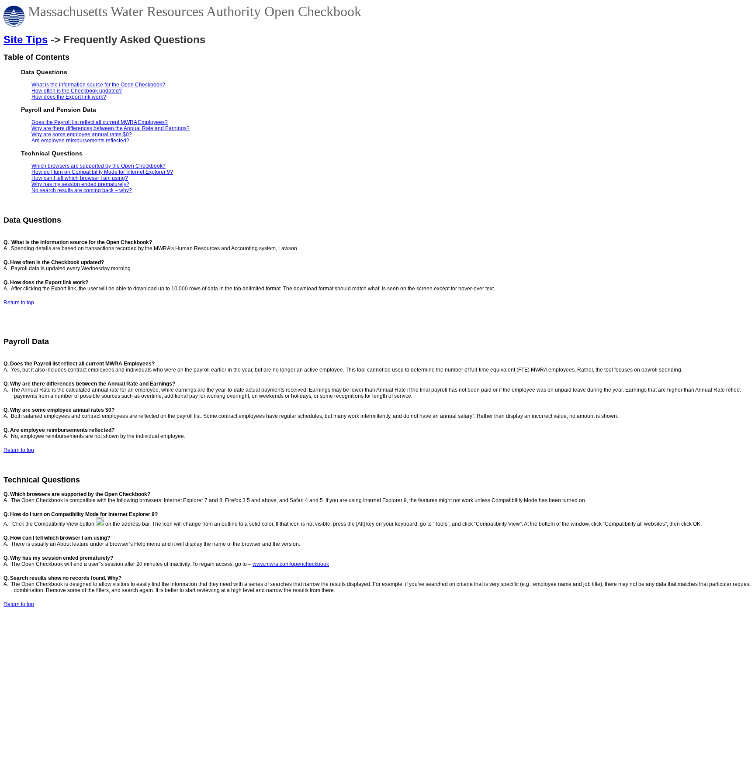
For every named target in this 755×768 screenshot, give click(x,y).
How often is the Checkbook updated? (76, 91)
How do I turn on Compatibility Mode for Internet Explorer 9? (102, 172)
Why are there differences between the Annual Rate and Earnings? (110, 128)
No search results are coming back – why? (81, 190)
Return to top (18, 303)
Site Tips (25, 39)
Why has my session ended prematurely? (80, 184)
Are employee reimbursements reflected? (80, 141)
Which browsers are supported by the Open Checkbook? (98, 166)
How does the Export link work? (68, 97)
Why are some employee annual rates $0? (81, 134)
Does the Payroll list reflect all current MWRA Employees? (99, 122)
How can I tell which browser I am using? (79, 178)
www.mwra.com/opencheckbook (291, 564)
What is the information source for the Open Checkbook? (98, 85)
